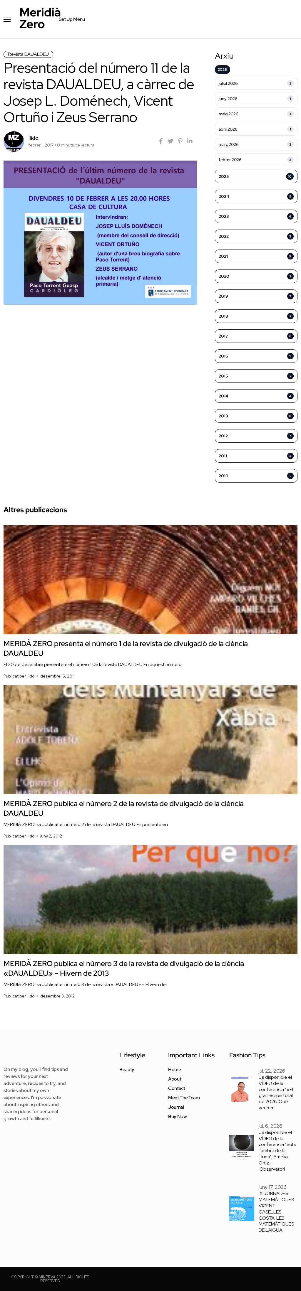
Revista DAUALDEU (28, 54)
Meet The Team (184, 1098)
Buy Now (177, 1116)
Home (174, 1069)
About (174, 1079)
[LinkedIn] (190, 141)
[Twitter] (170, 141)
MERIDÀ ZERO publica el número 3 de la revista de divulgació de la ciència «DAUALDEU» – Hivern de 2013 (124, 968)
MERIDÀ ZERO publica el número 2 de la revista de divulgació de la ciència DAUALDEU (124, 808)
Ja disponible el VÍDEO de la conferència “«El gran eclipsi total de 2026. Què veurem (276, 1092)
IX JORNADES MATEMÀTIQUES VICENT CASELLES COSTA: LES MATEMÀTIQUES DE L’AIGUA (276, 1211)
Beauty (126, 1069)
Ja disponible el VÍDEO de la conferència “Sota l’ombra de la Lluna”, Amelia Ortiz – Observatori (277, 1150)
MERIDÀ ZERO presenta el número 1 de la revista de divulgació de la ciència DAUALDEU (126, 648)
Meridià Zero (40, 18)
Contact (176, 1088)
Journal (176, 1107)
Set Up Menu (72, 19)
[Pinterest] (180, 141)
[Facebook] (161, 141)
